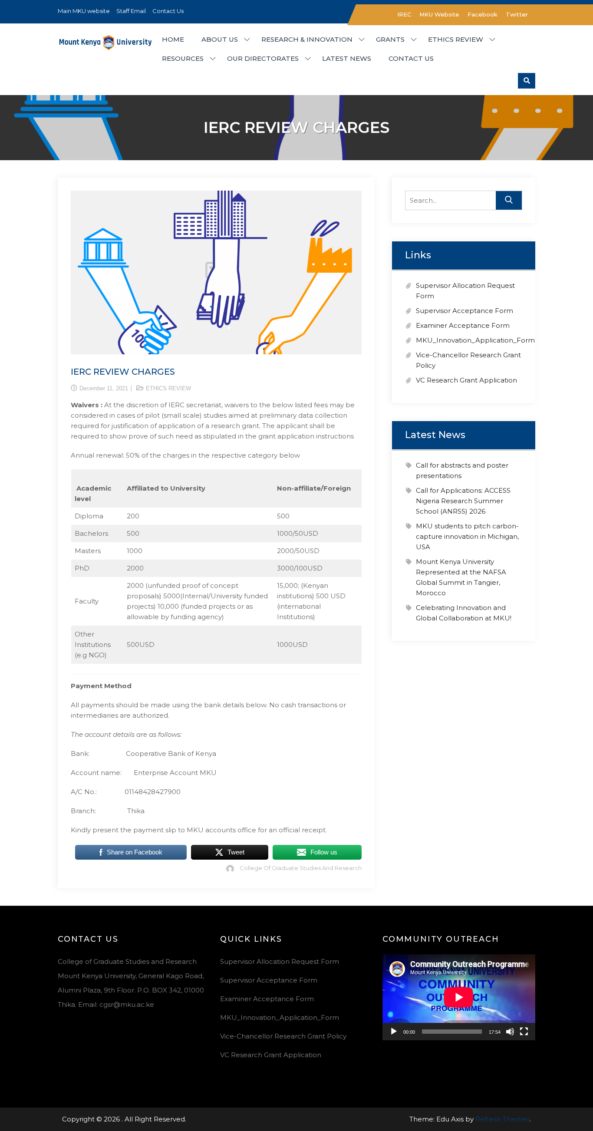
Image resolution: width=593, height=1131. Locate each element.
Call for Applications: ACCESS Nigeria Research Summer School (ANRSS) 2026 (463, 500)
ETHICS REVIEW (168, 388)
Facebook (482, 14)
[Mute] (510, 1031)
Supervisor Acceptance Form (464, 311)
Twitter (517, 14)
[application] (458, 997)
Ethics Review (455, 39)
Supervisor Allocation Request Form (279, 961)
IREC (404, 14)
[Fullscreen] (524, 1031)
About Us (219, 39)
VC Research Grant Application (466, 380)
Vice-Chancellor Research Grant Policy (283, 1036)
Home (173, 39)
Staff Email (131, 10)
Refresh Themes (502, 1119)
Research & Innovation (307, 39)
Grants (390, 39)
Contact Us (168, 10)
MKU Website (439, 14)
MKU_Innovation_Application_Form (475, 340)
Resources (183, 58)
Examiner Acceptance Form (463, 325)
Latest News (346, 58)
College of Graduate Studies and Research (301, 867)
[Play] (393, 1031)
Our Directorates (263, 58)
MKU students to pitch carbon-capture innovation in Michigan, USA (467, 536)
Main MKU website (84, 10)
